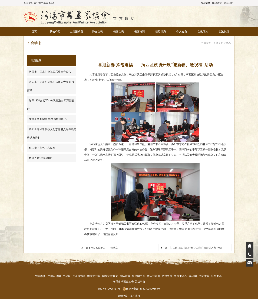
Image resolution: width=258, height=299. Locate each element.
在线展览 (202, 31)
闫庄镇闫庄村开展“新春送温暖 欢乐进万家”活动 (196, 247)
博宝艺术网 (153, 276)
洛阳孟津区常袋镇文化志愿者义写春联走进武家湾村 (51, 133)
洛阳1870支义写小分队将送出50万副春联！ (50, 104)
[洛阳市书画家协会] (79, 16)
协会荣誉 (205, 3)
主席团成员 (76, 31)
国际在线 (125, 276)
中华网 (67, 276)
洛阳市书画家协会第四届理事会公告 (50, 71)
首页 (34, 31)
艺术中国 (167, 276)
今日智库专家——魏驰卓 (104, 247)
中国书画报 (180, 276)
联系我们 (228, 3)
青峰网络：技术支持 (129, 295)
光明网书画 (78, 276)
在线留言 (217, 3)
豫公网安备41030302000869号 (143, 288)
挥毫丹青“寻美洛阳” (40, 158)
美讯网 (193, 276)
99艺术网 (204, 276)
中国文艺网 (93, 276)
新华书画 (216, 276)
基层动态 (160, 31)
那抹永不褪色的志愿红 (42, 148)
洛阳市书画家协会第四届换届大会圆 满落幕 (50, 86)
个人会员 (181, 31)
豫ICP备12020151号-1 (110, 288)
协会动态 (97, 31)
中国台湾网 (54, 276)
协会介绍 (55, 31)
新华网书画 (138, 276)
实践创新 (224, 31)
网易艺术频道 (110, 276)
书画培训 (139, 31)
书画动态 (118, 31)
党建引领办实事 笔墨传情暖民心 (48, 119)
